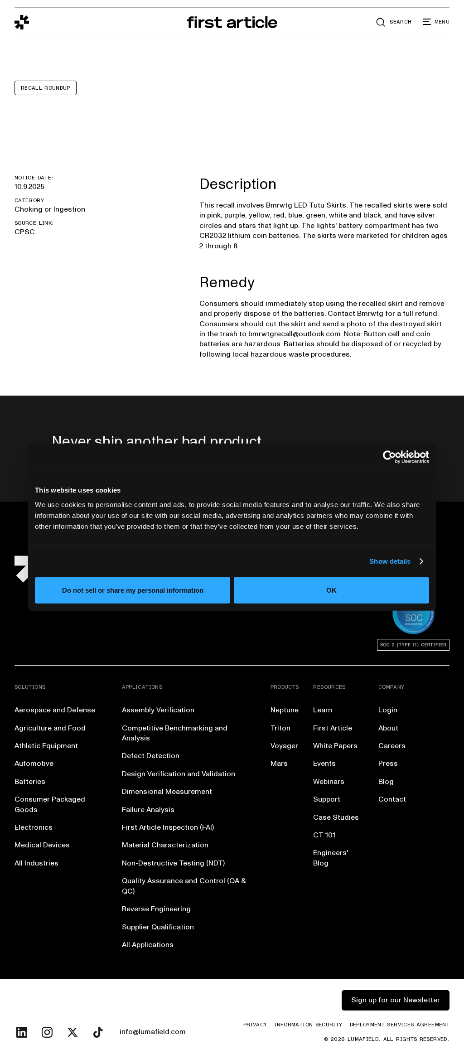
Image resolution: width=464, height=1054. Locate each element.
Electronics (33, 827)
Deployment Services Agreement (400, 1025)
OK (331, 590)
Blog (386, 782)
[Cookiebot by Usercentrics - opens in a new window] (389, 457)
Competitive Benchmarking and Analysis (174, 733)
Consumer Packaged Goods (49, 804)
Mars (279, 764)
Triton (280, 728)
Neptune (285, 710)
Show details (390, 561)
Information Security (308, 1025)
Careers (392, 746)
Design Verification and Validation (178, 774)
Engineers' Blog (330, 858)
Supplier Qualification (158, 927)
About (388, 728)
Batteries (29, 782)
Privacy (255, 1025)
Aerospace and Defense (54, 710)
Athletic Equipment (46, 746)
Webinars (328, 782)
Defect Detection (150, 756)
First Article (332, 728)
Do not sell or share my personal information (132, 590)
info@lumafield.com (153, 1032)
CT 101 (324, 835)
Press (388, 764)
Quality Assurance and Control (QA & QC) (184, 886)
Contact (392, 799)
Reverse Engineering (156, 909)
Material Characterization (165, 845)
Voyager (284, 746)
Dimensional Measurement (167, 792)
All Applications (148, 945)
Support (326, 799)
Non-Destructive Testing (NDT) (173, 863)
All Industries (36, 863)
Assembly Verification (158, 710)
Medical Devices (42, 845)
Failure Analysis (148, 810)
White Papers (335, 746)
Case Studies (336, 817)
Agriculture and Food (50, 728)
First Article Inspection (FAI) (168, 827)
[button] (436, 22)
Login (387, 710)
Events (324, 764)
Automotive (33, 764)
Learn (322, 710)
